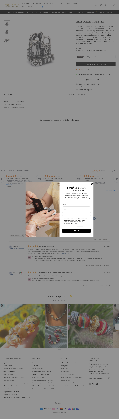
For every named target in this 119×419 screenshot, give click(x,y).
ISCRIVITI (77, 231)
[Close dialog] (92, 184)
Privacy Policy (80, 226)
